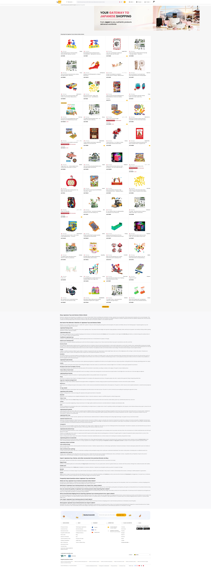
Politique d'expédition (65, 540)
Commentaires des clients (81, 530)
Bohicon (123, 534)
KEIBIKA (149, 255)
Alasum (148, 297)
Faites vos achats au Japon (94, 561)
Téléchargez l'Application (81, 527)
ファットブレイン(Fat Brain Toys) (124, 72)
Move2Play (103, 255)
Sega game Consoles (119, 440)
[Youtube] (139, 565)
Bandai (61, 470)
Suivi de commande (65, 536)
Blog (77, 534)
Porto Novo (123, 528)
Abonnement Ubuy (64, 544)
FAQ (76, 536)
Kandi (122, 538)
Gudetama (107, 474)
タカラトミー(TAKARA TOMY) (124, 117)
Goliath (103, 188)
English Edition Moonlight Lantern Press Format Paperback (102, 140)
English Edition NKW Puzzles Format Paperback (147, 140)
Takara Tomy (75, 399)
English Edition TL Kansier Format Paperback (124, 51)
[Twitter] (141, 565)
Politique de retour (79, 532)
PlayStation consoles (108, 440)
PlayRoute (125, 164)
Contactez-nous (64, 528)
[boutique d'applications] (139, 529)
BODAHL (80, 164)
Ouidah (122, 540)
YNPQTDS (125, 297)
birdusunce (148, 209)
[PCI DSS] (63, 556)
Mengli (81, 51)
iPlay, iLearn (125, 276)
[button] (131, 2)
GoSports (148, 276)
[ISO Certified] (71, 555)
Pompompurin (128, 474)
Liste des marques (79, 528)
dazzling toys (102, 72)
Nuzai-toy (148, 72)
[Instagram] (137, 565)
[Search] (125, 2)
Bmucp (103, 117)
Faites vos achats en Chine (131, 561)
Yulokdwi (80, 255)
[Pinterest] (143, 565)
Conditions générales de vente (91, 565)
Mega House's (85, 463)
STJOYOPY (125, 255)
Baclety (126, 140)
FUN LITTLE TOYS (147, 117)
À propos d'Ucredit (79, 538)
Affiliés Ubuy (78, 540)
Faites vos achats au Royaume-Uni (80, 561)
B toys (149, 94)
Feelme (103, 233)
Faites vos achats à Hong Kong (106, 561)
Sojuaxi (103, 164)
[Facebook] (135, 565)
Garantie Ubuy (64, 546)
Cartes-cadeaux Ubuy (80, 542)
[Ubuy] (59, 2)
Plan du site (63, 534)
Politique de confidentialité (104, 565)
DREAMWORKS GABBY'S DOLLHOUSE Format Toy (102, 297)
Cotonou (123, 527)
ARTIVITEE (148, 188)
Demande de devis (64, 530)
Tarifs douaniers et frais (65, 538)
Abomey (123, 536)
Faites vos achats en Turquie (142, 561)
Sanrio (61, 474)
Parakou (123, 530)
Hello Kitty (125, 334)
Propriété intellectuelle (65, 532)
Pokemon (104, 334)
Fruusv (81, 72)
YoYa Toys (80, 117)
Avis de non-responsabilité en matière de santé (67, 549)
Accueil (62, 4)
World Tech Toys (79, 94)
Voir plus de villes (125, 542)
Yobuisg (126, 233)
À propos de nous (64, 527)
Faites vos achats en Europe (66, 562)
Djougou (123, 532)
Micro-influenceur (64, 542)
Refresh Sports (79, 233)
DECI (104, 209)
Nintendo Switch (142, 439)
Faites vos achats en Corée (119, 561)
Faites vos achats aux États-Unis (67, 561)
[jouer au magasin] (146, 529)
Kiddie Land (76, 467)
